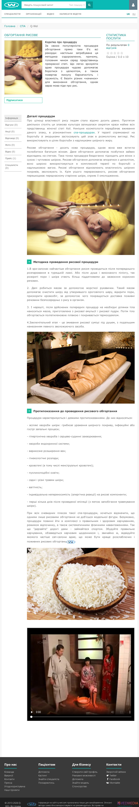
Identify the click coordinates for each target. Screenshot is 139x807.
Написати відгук (70, 14)
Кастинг (42, 775)
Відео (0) (10, 151)
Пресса (8, 782)
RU (134, 14)
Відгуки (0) (11, 124)
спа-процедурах (84, 132)
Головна (9, 26)
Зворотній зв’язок (116, 771)
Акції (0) (9, 131)
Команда (9, 771)
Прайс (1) (10, 158)
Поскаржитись (46, 782)
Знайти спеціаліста (48, 779)
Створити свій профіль (84, 771)
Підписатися (14, 100)
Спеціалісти (12, 14)
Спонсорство (79, 786)
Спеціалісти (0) (11, 166)
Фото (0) (10, 145)
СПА (23, 26)
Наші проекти (12, 790)
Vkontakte (114, 782)
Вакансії (8, 775)
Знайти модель (80, 782)
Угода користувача (14, 786)
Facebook (114, 779)
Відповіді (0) (12, 138)
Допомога (43, 771)
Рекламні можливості (84, 775)
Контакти (9, 779)
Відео (50, 14)
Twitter (113, 775)
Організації (33, 14)
